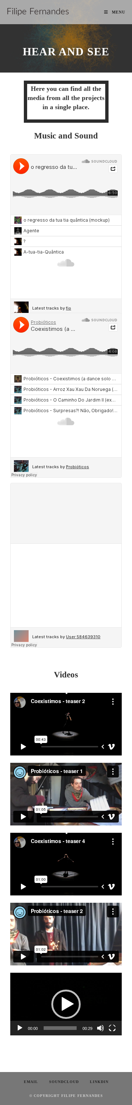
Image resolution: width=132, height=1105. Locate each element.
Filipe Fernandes (38, 11)
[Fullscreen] (112, 1028)
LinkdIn (99, 1082)
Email (31, 1082)
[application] (66, 1004)
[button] (66, 1004)
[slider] (60, 1028)
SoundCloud (64, 1082)
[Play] (19, 1028)
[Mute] (100, 1028)
